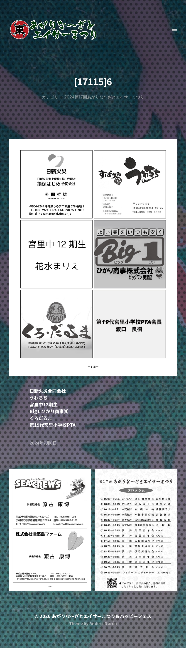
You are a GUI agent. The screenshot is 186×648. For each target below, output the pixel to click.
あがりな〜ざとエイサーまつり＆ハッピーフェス (101, 616)
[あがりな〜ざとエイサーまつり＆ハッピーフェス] (84, 29)
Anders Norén (103, 623)
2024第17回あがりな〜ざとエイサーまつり (104, 97)
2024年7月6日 (43, 443)
